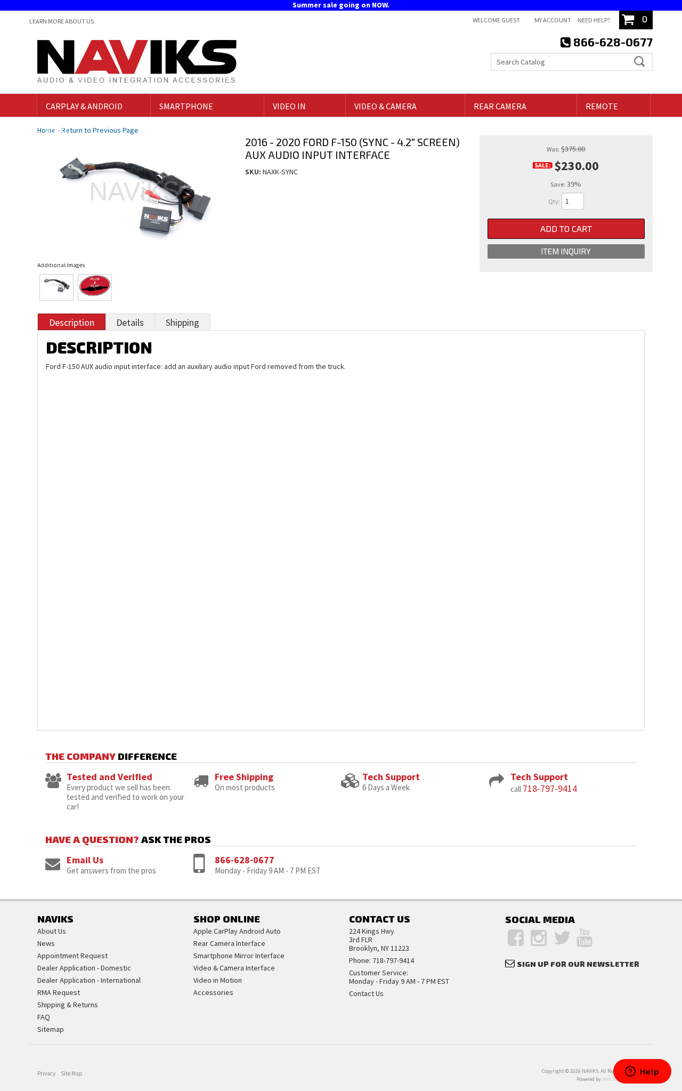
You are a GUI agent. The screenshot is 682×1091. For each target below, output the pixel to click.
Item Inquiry (566, 251)
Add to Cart (566, 228)
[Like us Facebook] (516, 938)
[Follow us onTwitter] (562, 938)
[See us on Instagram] (539, 938)
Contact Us (366, 993)
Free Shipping (244, 777)
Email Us (85, 860)
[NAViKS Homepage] (137, 63)
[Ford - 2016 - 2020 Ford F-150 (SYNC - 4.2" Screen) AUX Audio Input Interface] (133, 188)
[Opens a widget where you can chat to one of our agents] (642, 1072)
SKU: (254, 172)
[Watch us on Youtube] (584, 938)
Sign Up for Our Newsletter (578, 963)
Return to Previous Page (100, 130)
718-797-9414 (550, 788)
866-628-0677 (244, 860)
